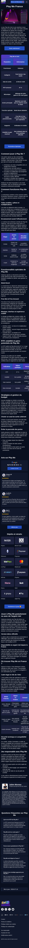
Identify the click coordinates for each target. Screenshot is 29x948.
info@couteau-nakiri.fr (6, 935)
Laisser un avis (14, 468)
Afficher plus (14, 527)
